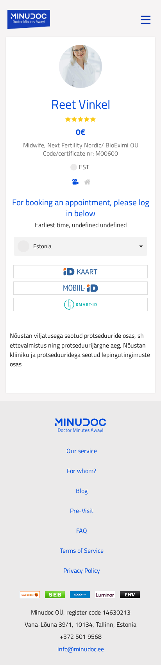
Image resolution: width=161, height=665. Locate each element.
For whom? (81, 470)
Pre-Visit (81, 510)
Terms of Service (82, 550)
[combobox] (80, 246)
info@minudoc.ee (80, 648)
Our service (81, 450)
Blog (82, 490)
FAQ (81, 530)
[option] (79, 246)
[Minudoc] (29, 19)
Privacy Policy (81, 570)
